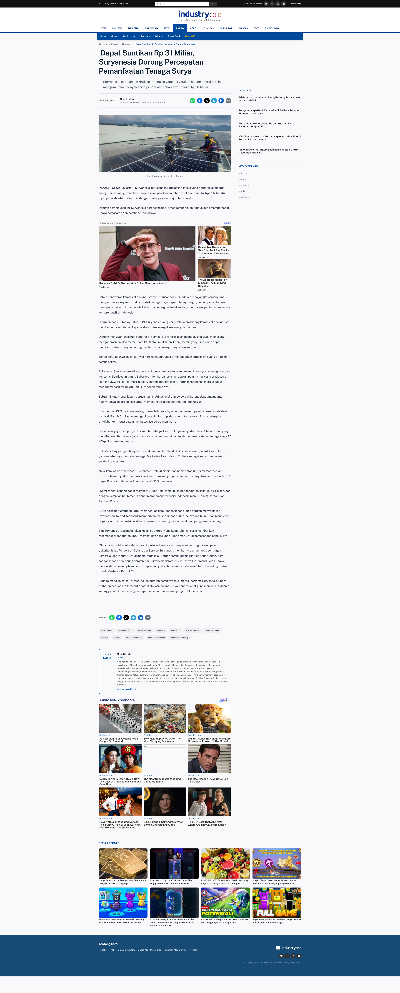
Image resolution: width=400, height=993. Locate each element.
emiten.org (296, 4)
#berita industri (192, 630)
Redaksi (103, 949)
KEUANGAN (208, 28)
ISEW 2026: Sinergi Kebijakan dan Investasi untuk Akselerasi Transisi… (268, 151)
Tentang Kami (108, 944)
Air (134, 36)
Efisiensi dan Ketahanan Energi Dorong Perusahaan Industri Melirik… (269, 99)
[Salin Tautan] (228, 100)
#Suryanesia (106, 630)
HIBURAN (243, 28)
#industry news (212, 630)
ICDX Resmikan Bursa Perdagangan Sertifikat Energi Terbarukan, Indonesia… (270, 138)
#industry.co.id (144, 630)
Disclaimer (155, 949)
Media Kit (143, 949)
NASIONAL (134, 28)
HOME (103, 28)
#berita (104, 638)
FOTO (256, 28)
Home (103, 36)
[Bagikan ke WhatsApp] (192, 100)
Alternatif (190, 36)
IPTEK (167, 28)
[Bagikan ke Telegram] (214, 100)
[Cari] (213, 4)
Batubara (146, 36)
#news (117, 638)
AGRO (193, 28)
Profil (112, 949)
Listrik (125, 36)
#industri (161, 630)
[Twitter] (266, 3)
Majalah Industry (126, 949)
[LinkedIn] (283, 3)
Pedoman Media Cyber (176, 949)
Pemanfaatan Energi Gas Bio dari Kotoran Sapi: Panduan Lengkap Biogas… (266, 125)
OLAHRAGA (226, 28)
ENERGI (180, 28)
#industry (175, 630)
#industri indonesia (156, 638)
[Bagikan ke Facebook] (199, 100)
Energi (114, 44)
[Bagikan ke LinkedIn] (221, 100)
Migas (114, 36)
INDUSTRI (117, 28)
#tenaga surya (125, 630)
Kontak (193, 949)
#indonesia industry (179, 638)
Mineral (159, 36)
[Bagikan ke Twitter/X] (207, 100)
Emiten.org (272, 28)
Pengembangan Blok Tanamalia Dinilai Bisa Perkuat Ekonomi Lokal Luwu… (269, 112)
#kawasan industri (134, 638)
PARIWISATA (152, 28)
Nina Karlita (127, 99)
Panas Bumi (174, 36)
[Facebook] (272, 3)
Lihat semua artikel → (127, 689)
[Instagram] (277, 3)
